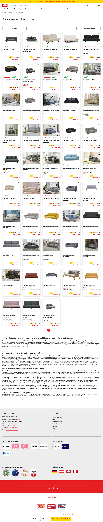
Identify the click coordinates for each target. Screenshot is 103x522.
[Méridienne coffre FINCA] (52, 158)
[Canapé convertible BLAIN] (92, 39)
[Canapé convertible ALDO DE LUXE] (52, 130)
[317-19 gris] (27, 259)
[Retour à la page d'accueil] (5, 5)
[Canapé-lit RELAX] (31, 188)
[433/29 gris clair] (47, 172)
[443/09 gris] (84, 172)
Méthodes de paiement (58, 424)
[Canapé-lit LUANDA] (92, 69)
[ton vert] (70, 290)
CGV (50, 485)
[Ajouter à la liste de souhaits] (19, 34)
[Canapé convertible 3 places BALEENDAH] (31, 275)
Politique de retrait (57, 421)
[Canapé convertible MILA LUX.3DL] (31, 158)
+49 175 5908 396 (13, 427)
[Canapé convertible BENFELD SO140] (31, 69)
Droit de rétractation (74, 485)
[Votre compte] (88, 5)
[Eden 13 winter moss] (4, 172)
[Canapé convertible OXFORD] (92, 188)
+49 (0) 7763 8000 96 (11, 425)
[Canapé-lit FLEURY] (11, 188)
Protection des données (60, 485)
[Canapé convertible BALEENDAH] (71, 275)
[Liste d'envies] (92, 5)
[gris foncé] (24, 259)
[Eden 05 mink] (7, 172)
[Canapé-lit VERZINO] (71, 100)
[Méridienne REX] (11, 275)
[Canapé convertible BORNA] (31, 100)
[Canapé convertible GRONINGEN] (31, 39)
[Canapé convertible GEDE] (31, 216)
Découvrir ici (72, 1)
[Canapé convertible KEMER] (11, 216)
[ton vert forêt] (10, 320)
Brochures (84, 485)
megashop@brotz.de (12, 430)
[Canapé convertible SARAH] (11, 69)
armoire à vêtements (89, 385)
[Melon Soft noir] (87, 114)
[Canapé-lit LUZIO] (52, 245)
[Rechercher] (84, 5)
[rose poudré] (4, 320)
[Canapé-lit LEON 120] (92, 158)
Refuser (35, 518)
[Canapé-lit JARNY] (71, 130)
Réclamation (55, 426)
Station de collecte (57, 417)
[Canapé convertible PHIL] (92, 130)
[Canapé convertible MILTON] (52, 275)
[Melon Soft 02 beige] (84, 114)
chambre (27, 346)
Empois (25, 485)
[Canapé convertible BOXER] (52, 188)
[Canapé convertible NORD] (71, 158)
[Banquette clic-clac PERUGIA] (11, 305)
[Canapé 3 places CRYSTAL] (92, 100)
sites (18, 419)
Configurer (45, 518)
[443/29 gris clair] (87, 172)
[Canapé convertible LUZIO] (31, 245)
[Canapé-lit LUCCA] (11, 245)
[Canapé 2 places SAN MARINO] (71, 188)
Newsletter (32, 485)
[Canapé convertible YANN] (31, 130)
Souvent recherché (89, 28)
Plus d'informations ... (70, 514)
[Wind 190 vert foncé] (84, 54)
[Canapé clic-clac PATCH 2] (52, 100)
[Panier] (95, 5)
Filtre (15, 28)
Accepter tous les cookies (61, 518)
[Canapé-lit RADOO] (11, 39)
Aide (53, 428)
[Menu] (99, 5)
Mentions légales (41, 485)
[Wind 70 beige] (87, 54)
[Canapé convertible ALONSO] (92, 245)
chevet (78, 385)
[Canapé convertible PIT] (11, 100)
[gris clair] (64, 290)
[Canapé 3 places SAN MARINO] (71, 245)
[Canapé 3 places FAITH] (52, 39)
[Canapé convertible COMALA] (11, 158)
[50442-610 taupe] (24, 84)
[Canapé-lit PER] (71, 69)
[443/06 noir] (90, 172)
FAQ (53, 419)
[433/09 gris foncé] (44, 172)
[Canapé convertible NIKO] (52, 69)
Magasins (18, 485)
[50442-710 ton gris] (27, 84)
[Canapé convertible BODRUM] (11, 130)
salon (34, 364)
